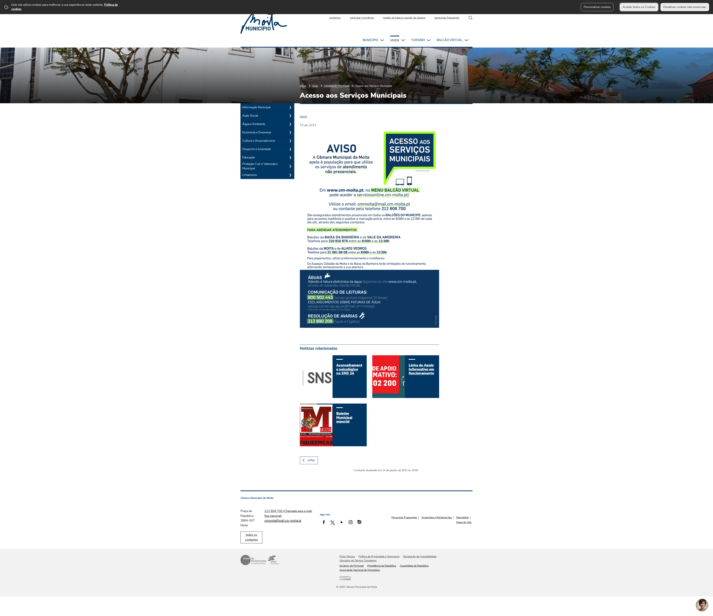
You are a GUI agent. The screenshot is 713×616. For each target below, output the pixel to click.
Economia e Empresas (256, 132)
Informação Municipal (336, 85)
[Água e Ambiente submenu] (290, 124)
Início (303, 85)
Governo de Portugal (351, 566)
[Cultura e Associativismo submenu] (290, 141)
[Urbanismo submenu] (290, 175)
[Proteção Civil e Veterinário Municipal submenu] (290, 166)
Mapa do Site (463, 522)
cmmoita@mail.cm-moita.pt (282, 520)
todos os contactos (251, 537)
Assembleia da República (414, 566)
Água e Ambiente (253, 124)
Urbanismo (249, 174)
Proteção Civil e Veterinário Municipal (260, 166)
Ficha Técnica (347, 556)
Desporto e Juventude (256, 149)
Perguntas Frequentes (404, 517)
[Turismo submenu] (429, 41)
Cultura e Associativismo (258, 140)
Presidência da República (381, 566)
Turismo (418, 40)
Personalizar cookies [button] (597, 7)
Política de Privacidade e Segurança (379, 556)
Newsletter (462, 517)
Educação (248, 157)
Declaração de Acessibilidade (419, 556)
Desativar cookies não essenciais (684, 7)
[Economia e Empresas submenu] (290, 132)
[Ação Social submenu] (290, 116)
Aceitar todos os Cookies (639, 7)
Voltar (311, 460)
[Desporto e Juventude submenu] (290, 149)
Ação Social (250, 115)
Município (370, 40)
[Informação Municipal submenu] (290, 107)
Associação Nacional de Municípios (359, 570)
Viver (394, 40)
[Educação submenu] (290, 157)
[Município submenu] (382, 41)
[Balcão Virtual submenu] (467, 41)
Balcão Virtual (450, 40)
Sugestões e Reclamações (436, 517)
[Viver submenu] (403, 41)
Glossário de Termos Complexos (358, 560)
